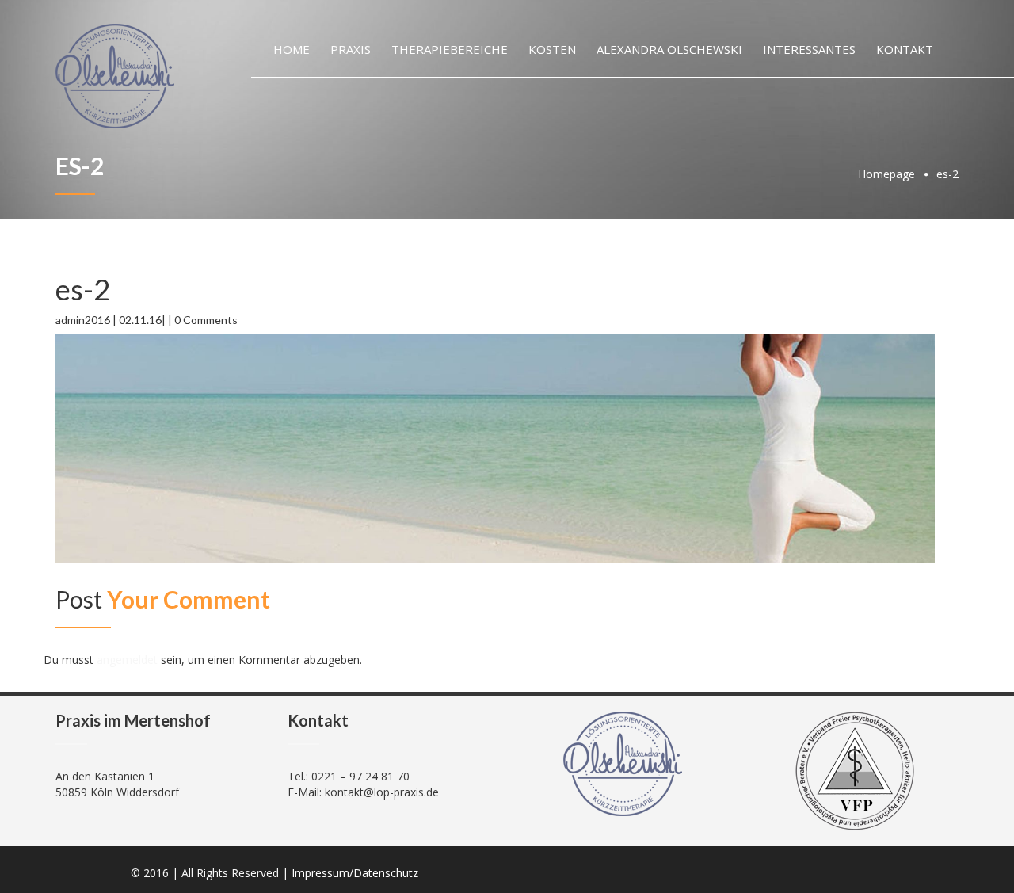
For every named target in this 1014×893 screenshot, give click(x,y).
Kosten (552, 49)
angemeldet (127, 659)
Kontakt (904, 49)
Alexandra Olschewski (669, 49)
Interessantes (809, 49)
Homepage (886, 173)
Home (291, 49)
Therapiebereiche (449, 49)
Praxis (350, 49)
